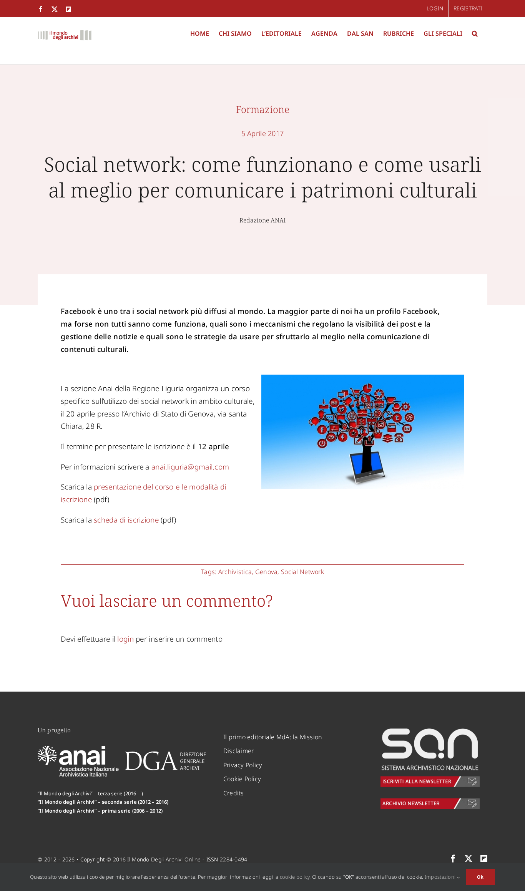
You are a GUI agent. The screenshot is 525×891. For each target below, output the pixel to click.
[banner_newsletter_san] (430, 730)
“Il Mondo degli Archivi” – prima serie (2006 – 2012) (100, 810)
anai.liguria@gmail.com (190, 467)
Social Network (302, 571)
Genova (266, 571)
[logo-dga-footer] (165, 754)
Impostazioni (441, 876)
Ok (480, 877)
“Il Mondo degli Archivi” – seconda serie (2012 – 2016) (103, 801)
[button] (475, 33)
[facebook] (453, 859)
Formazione (262, 109)
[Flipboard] (483, 859)
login (125, 639)
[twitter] (468, 859)
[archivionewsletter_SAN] (430, 802)
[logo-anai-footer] (79, 749)
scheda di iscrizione (126, 520)
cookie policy (295, 876)
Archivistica (235, 571)
